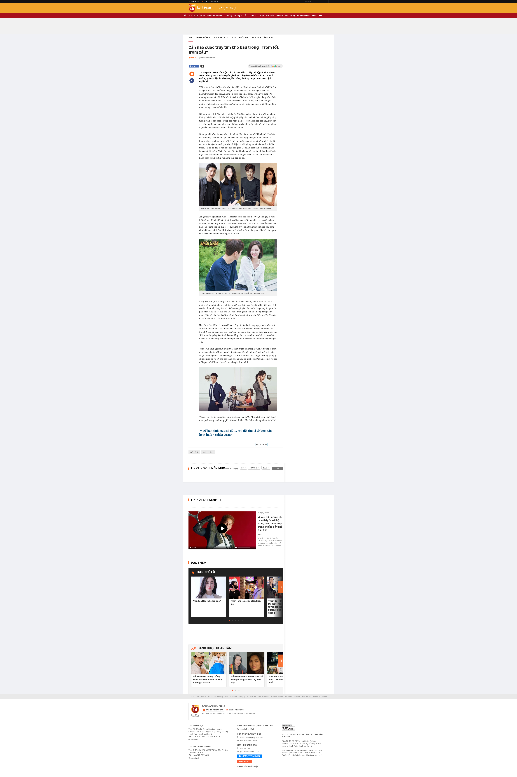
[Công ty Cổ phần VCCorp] (288, 727)
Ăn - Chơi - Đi (250, 15)
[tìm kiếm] (326, 1)
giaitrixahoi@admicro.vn (249, 751)
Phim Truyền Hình (240, 38)
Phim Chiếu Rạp (203, 38)
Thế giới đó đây (277, 697)
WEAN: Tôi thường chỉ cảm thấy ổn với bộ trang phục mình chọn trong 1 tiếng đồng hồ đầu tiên (270, 523)
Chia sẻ (194, 66)
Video (314, 15)
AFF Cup (230, 8)
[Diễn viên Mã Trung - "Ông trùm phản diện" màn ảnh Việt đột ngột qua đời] (208, 663)
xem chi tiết (244, 761)
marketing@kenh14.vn (248, 740)
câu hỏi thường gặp (214, 710)
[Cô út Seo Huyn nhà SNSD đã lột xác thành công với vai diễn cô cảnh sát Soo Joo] (238, 265)
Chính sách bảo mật (247, 767)
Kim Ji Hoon (209, 452)
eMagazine (195, 2)
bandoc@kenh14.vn (236, 710)
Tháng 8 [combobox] (253, 468)
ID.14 (205, 2)
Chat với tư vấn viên (250, 756)
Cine (190, 38)
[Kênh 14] (195, 711)
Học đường (290, 15)
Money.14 (238, 15)
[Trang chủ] (191, 74)
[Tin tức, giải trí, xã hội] (201, 8)
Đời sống (228, 15)
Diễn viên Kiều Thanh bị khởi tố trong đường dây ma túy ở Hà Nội (247, 679)
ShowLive (215, 2)
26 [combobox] (242, 468)
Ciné (196, 15)
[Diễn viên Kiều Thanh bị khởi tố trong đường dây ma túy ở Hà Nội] (246, 663)
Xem (277, 468)
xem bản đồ (195, 739)
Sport (225, 697)
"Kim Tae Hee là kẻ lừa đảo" (207, 601)
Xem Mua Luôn (303, 15)
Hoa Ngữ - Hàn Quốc (262, 38)
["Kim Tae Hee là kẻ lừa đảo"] (208, 588)
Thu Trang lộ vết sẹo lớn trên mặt (245, 602)
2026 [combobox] (265, 468)
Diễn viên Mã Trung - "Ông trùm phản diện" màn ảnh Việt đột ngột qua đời (208, 679)
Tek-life (279, 15)
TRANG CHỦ (185, 15)
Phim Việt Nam (221, 38)
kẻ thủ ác (195, 452)
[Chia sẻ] (191, 80)
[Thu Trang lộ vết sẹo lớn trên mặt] (246, 588)
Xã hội (261, 15)
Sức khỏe (270, 15)
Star (190, 15)
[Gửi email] (202, 66)
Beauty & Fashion (214, 15)
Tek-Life (297, 697)
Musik (202, 15)
